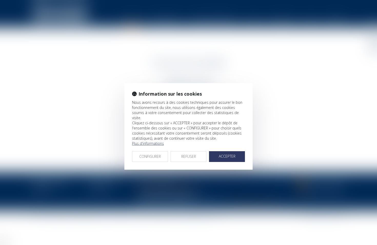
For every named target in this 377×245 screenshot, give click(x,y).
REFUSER (188, 156)
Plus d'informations (148, 143)
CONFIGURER (150, 156)
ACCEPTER (227, 156)
